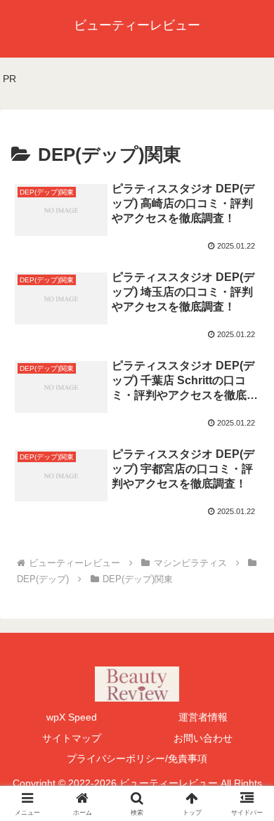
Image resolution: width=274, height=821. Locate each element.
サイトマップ (71, 738)
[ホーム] (74, 563)
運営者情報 (203, 717)
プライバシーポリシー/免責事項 (137, 758)
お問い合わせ (203, 738)
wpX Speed (71, 717)
